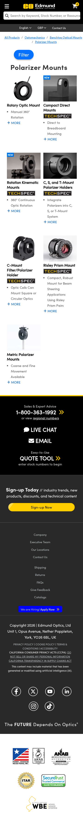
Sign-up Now (41, 507)
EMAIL (44, 440)
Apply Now (38, 609)
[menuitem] (8, 5)
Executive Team (40, 542)
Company (40, 534)
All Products (12, 37)
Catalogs (40, 597)
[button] (36, 412)
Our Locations (40, 549)
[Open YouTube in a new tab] (50, 693)
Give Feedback (40, 590)
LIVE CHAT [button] (44, 429)
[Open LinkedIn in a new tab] (67, 693)
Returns (40, 575)
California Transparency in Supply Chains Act (40, 660)
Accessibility (49, 648)
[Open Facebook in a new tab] (16, 693)
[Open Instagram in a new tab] (34, 708)
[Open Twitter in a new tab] (33, 693)
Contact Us (59, 28)
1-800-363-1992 (36, 412)
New (46, 77)
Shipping (40, 567)
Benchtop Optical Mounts (66, 37)
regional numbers (46, 418)
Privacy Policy (23, 644)
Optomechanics (35, 37)
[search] (41, 16)
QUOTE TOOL (37, 458)
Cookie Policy (45, 644)
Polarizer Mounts (46, 42)
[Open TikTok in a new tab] (49, 708)
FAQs (40, 582)
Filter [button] (23, 54)
